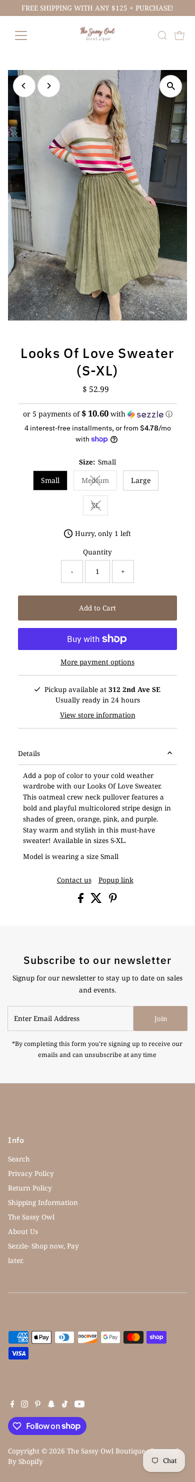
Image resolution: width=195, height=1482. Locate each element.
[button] (98, 414)
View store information (98, 715)
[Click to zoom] (171, 86)
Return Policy (30, 1187)
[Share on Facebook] (82, 900)
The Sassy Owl (31, 1217)
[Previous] (24, 85)
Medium (99, 482)
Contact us (74, 880)
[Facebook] (12, 1405)
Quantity (97, 551)
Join (160, 1018)
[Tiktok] (65, 1405)
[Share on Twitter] (97, 900)
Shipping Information (43, 1202)
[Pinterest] (37, 1405)
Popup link (116, 880)
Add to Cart (97, 607)
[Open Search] (162, 35)
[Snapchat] (51, 1405)
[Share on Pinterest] (113, 900)
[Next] (49, 85)
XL (99, 507)
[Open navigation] (29, 35)
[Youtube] (79, 1405)
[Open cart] (179, 35)
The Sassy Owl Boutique (106, 1451)
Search (19, 1159)
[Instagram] (24, 1405)
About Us (23, 1231)
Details (29, 753)
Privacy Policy (31, 1173)
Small (50, 480)
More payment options (97, 661)
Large (140, 480)
